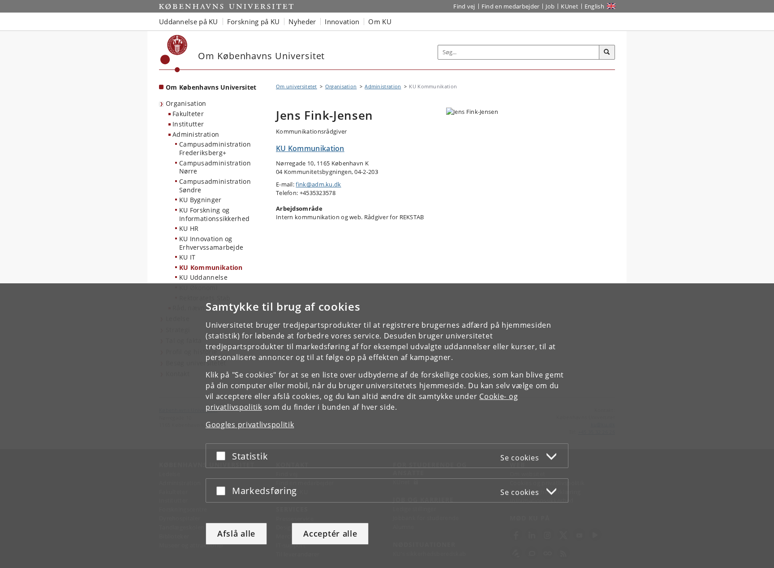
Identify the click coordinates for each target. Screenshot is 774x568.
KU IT (187, 257)
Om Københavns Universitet (211, 87)
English (594, 6)
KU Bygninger (200, 199)
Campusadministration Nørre (215, 167)
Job (550, 6)
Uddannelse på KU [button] (188, 21)
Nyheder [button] (302, 21)
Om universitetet (296, 86)
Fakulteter (188, 113)
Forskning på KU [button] (253, 21)
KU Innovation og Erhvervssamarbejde (211, 242)
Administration (195, 134)
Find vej (464, 6)
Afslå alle (236, 533)
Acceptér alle (330, 533)
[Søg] (607, 52)
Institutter (188, 124)
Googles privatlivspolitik (250, 424)
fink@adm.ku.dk (318, 184)
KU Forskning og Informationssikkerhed (214, 214)
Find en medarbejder (511, 6)
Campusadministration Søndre (215, 185)
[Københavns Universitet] (174, 53)
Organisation (186, 103)
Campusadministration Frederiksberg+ (215, 148)
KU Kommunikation (211, 267)
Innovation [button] (342, 21)
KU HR (189, 228)
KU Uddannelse (203, 277)
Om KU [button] (379, 21)
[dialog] (387, 425)
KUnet (569, 6)
